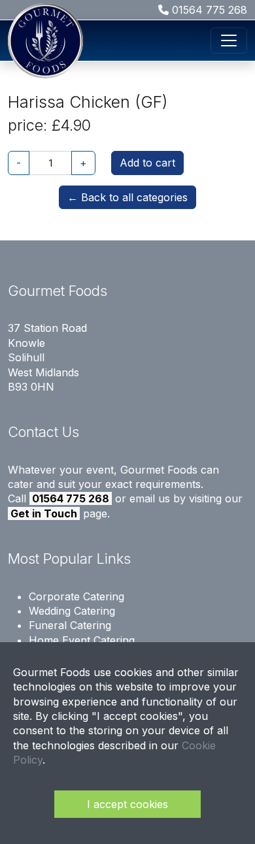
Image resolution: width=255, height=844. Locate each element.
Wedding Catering (72, 610)
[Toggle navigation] (229, 40)
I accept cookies (127, 804)
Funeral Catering (70, 625)
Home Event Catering (82, 640)
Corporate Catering (76, 596)
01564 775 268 (208, 9)
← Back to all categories (127, 197)
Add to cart (147, 162)
